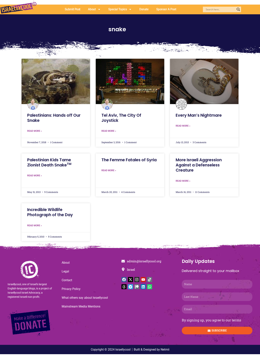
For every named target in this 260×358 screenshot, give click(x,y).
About (92, 9)
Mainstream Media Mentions (81, 306)
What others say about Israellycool (85, 297)
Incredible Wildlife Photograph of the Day (50, 212)
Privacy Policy (71, 289)
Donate (143, 9)
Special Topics (117, 9)
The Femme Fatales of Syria (129, 160)
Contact (67, 280)
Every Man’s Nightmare (199, 115)
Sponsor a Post (166, 9)
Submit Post (72, 9)
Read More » (34, 131)
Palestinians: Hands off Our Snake (54, 117)
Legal (65, 271)
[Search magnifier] (238, 9)
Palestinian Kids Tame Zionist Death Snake (49, 162)
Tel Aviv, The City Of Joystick (121, 117)
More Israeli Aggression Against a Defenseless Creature (199, 165)
